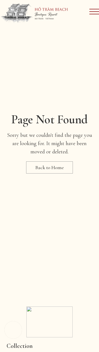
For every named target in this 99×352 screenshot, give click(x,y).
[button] (13, 330)
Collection (20, 346)
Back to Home (49, 167)
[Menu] (94, 11)
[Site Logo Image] (34, 12)
